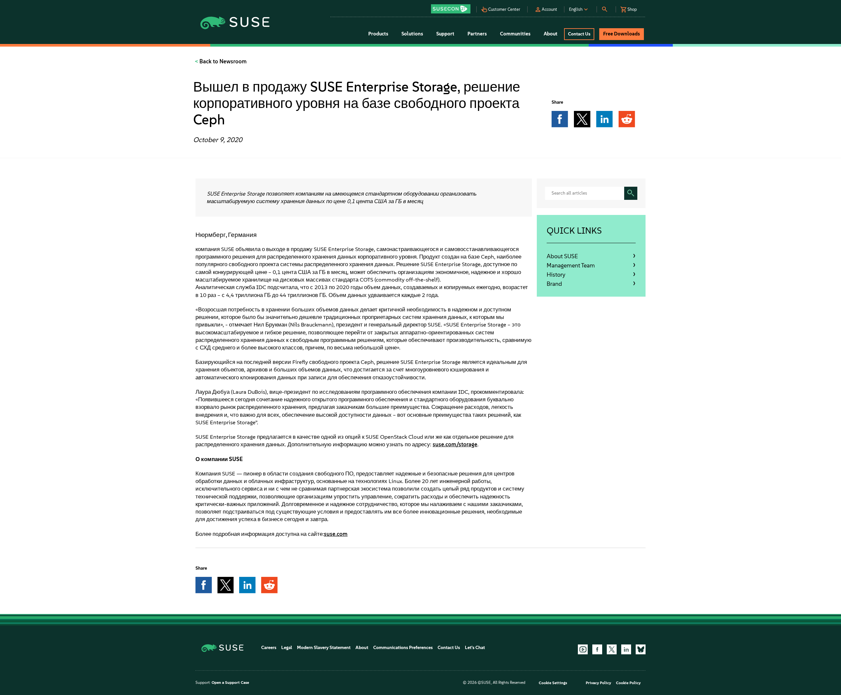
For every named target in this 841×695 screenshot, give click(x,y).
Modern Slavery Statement (324, 647)
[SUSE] (224, 648)
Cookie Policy (628, 683)
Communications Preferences (403, 647)
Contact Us (449, 647)
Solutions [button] (412, 34)
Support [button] (445, 34)
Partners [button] (477, 34)
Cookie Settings (553, 683)
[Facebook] (597, 649)
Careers (268, 647)
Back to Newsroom (222, 61)
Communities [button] (515, 34)
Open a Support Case (230, 682)
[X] (612, 649)
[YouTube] (583, 649)
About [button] (550, 34)
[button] (452, 6)
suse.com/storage (455, 444)
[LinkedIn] (626, 649)
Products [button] (378, 34)
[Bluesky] (641, 649)
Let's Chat (475, 647)
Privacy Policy (598, 683)
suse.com (336, 534)
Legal (286, 647)
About (361, 647)
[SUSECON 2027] (450, 8)
